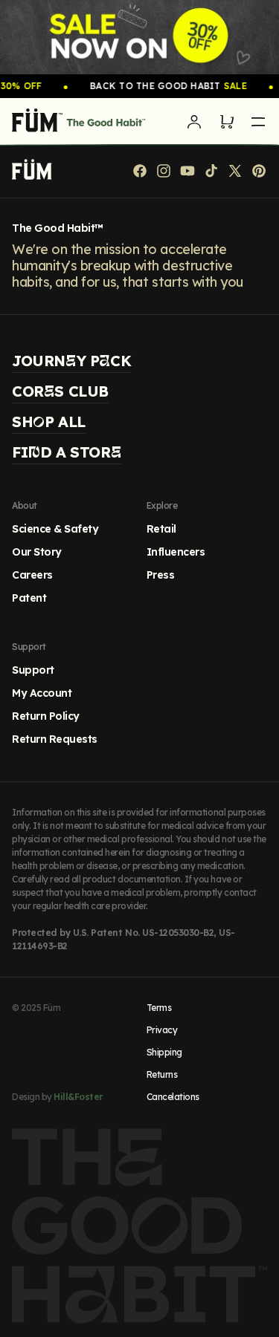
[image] (139, 37)
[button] (227, 121)
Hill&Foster (78, 1096)
